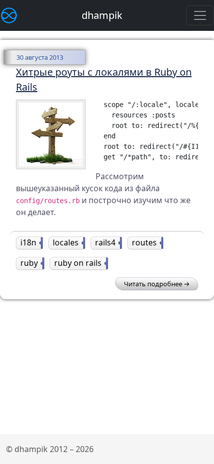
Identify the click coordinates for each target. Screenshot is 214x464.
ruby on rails (80, 262)
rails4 (107, 242)
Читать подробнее (153, 283)
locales (68, 242)
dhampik (102, 15)
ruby (31, 262)
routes (146, 242)
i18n (30, 242)
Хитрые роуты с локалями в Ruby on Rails (104, 79)
